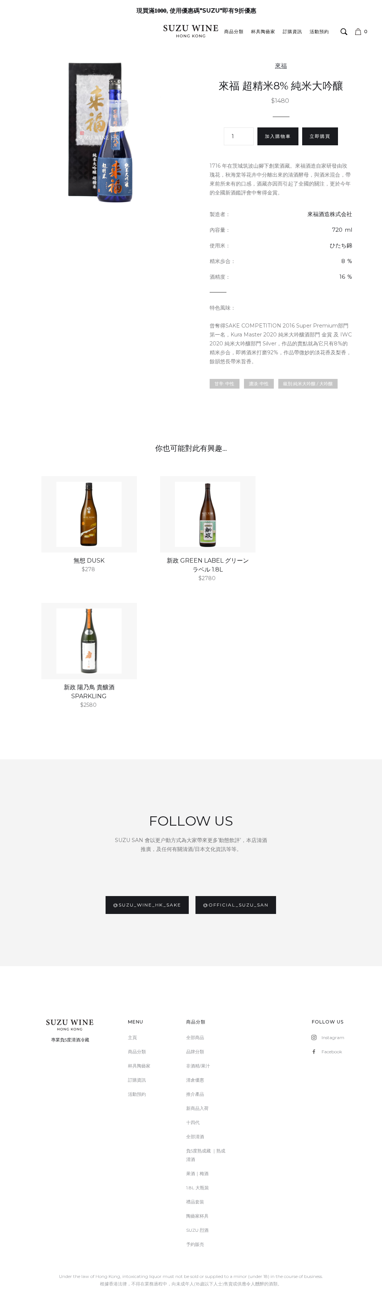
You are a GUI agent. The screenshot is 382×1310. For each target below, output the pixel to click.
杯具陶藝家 (263, 31)
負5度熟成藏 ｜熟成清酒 (205, 1155)
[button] (362, 31)
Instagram (333, 1037)
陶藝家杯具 (197, 1216)
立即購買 (320, 136)
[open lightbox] (101, 132)
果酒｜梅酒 (197, 1173)
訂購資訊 (292, 31)
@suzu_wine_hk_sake (147, 905)
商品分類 (234, 31)
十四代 (193, 1122)
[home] (191, 30)
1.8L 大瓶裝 (197, 1187)
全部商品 (195, 1037)
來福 (281, 65)
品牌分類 (195, 1051)
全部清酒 (195, 1136)
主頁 (132, 1037)
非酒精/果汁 (198, 1066)
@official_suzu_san (236, 905)
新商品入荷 (197, 1108)
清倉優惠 (195, 1080)
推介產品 (195, 1094)
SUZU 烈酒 (197, 1230)
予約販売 (195, 1244)
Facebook (332, 1051)
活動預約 (319, 31)
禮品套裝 (195, 1202)
